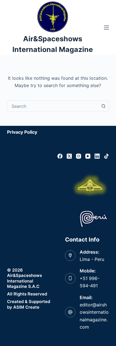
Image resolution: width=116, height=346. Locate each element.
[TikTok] (106, 156)
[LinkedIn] (97, 156)
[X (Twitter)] (69, 156)
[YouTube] (87, 156)
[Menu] (106, 27)
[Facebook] (60, 156)
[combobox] (52, 106)
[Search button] (103, 106)
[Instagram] (78, 156)
